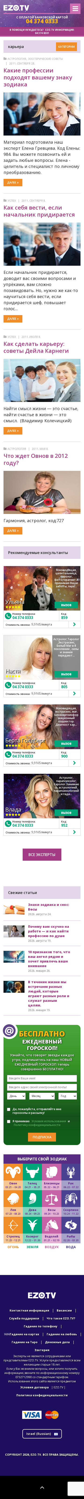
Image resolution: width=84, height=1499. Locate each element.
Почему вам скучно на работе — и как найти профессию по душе (48, 931)
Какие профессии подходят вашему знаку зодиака (38, 77)
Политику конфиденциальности (37, 1125)
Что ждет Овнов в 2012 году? (36, 459)
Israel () (39, 1433)
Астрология (16, 59)
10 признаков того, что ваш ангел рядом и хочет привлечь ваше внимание (49, 959)
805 (64, 686)
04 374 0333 (22, 617)
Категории (66, 47)
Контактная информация (29, 1310)
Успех (11, 201)
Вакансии (64, 1310)
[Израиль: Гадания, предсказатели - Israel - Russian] (16, 8)
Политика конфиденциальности (42, 1395)
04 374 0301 (42, 33)
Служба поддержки (24, 1318)
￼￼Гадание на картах (21, 1334)
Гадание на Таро (25, 1342)
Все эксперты (42, 854)
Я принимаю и (41, 1123)
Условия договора (34, 1387)
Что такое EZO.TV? (61, 1318)
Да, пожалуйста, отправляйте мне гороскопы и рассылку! (37, 1111)
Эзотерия (42, 1350)
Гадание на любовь (62, 1334)
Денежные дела (57, 1342)
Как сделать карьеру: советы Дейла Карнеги (36, 347)
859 (64, 617)
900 (64, 756)
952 (64, 825)
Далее (11, 182)
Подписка (42, 1137)
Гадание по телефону (40, 1326)
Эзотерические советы (45, 59)
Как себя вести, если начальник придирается (39, 211)
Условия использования (49, 1121)
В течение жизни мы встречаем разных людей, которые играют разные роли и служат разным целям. (48, 993)
